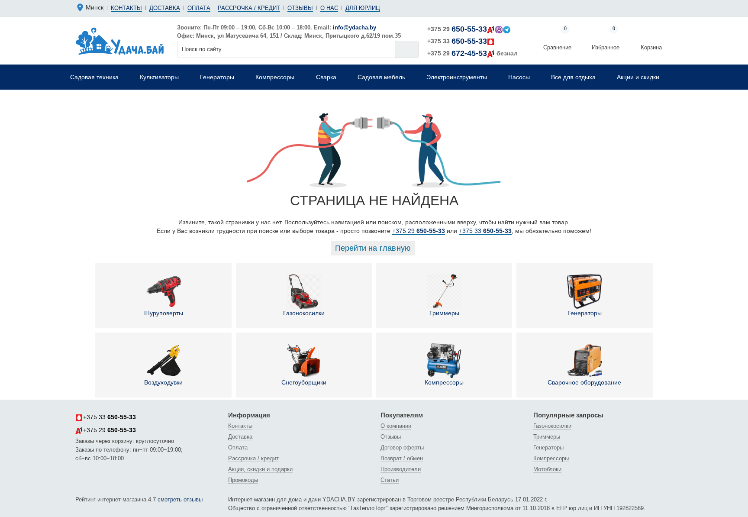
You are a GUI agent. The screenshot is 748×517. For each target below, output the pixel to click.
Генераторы (584, 313)
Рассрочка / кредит (249, 8)
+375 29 (457, 29)
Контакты (126, 8)
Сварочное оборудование (584, 382)
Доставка (164, 8)
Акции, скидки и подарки (260, 469)
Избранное (605, 39)
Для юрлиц (362, 8)
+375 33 (457, 41)
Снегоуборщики (303, 382)
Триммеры (444, 313)
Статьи (389, 480)
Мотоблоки (547, 469)
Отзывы (300, 8)
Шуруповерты (163, 313)
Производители (400, 469)
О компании (395, 426)
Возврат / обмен (401, 458)
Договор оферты (402, 447)
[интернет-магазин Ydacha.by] (119, 40)
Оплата (198, 8)
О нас (329, 8)
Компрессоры (444, 382)
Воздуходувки (163, 382)
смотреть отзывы (180, 499)
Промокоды (243, 480)
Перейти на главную (373, 248)
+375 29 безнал (472, 53)
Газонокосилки (304, 313)
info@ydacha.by (354, 27)
